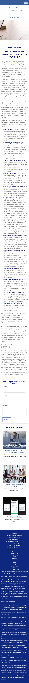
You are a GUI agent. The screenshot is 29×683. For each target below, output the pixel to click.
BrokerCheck (11, 573)
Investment (14, 555)
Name (5, 386)
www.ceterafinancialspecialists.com (11, 657)
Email (5, 395)
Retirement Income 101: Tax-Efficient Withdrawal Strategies (14, 451)
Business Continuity (7, 660)
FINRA (22, 607)
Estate (14, 557)
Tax (15, 560)
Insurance (14, 558)
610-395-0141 (15, 17)
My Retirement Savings (14, 517)
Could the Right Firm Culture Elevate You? (14, 485)
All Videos (14, 568)
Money (14, 562)
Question (5, 405)
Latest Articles (15, 566)
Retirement (14, 553)
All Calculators (14, 569)
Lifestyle (14, 564)
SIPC (25, 607)
